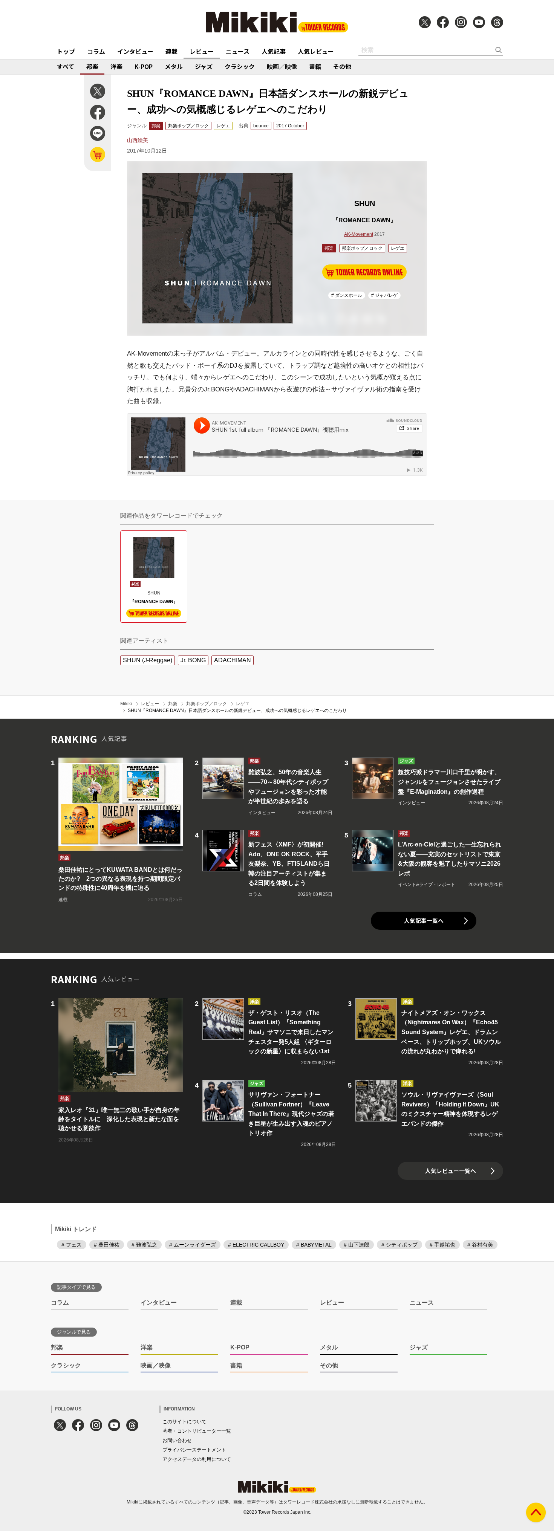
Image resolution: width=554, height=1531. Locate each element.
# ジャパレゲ (384, 295)
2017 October (290, 125)
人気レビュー (316, 51)
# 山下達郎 (356, 1245)
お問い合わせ (177, 1440)
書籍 (315, 66)
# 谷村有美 (480, 1245)
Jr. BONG (193, 660)
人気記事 (274, 51)
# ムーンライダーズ (192, 1245)
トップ (66, 51)
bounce (261, 125)
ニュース (237, 51)
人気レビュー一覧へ (450, 1171)
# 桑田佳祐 (106, 1245)
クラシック (240, 66)
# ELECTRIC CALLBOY (256, 1245)
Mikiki (126, 703)
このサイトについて (184, 1421)
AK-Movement (358, 234)
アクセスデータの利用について (196, 1459)
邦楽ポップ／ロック (188, 125)
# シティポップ (399, 1245)
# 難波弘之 (144, 1245)
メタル (174, 66)
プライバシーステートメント (194, 1449)
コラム (96, 51)
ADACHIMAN (232, 660)
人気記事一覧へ (424, 920)
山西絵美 (137, 140)
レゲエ (223, 125)
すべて (65, 66)
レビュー (202, 51)
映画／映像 (282, 66)
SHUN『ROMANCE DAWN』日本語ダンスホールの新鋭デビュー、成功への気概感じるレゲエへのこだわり (237, 710)
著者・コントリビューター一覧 (196, 1431)
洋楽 (116, 66)
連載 (171, 51)
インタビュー (135, 51)
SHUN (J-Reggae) (147, 660)
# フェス (71, 1245)
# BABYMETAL (314, 1245)
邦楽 (92, 66)
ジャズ (204, 66)
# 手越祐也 (442, 1245)
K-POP (144, 66)
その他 (342, 66)
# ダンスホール (346, 295)
